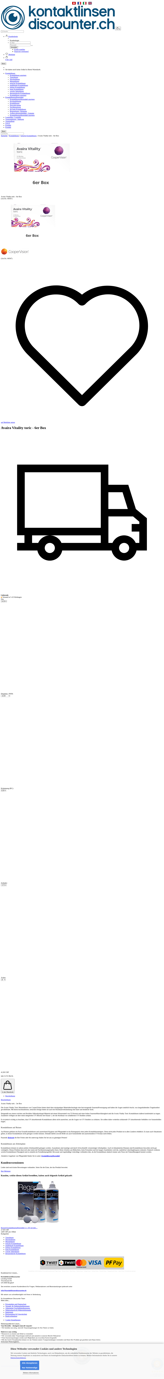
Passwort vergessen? (21, 51)
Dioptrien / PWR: (7, 694)
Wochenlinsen (15, 79)
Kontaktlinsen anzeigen (18, 75)
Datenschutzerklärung (18, 1358)
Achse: (3, 978)
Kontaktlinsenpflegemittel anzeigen (22, 99)
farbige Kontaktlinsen (17, 87)
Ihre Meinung (5, 1171)
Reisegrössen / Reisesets (18, 111)
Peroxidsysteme (15, 105)
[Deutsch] (74, 3)
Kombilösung (14, 103)
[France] (79, 3)
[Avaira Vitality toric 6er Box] (31, 245)
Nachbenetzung (15, 107)
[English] (90, 3)
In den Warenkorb (7, 1092)
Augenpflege (10, 121)
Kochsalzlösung (15, 101)
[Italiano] (84, 3)
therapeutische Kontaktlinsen (20, 93)
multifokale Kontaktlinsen (19, 85)
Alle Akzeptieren (29, 1363)
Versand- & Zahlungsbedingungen (17, 1306)
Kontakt (8, 125)
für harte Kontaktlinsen (18, 109)
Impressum (9, 1312)
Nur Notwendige (29, 1368)
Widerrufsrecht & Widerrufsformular (18, 1310)
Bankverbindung (11, 1316)
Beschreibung (10, 1096)
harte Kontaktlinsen (17, 89)
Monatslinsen (14, 81)
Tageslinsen (14, 77)
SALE (7, 123)
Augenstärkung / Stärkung (14, 119)
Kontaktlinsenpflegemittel (14, 97)
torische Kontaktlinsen (18, 83)
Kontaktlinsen (10, 73)
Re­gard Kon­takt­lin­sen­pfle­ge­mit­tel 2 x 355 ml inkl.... (19, 1228)
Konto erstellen (19, 49)
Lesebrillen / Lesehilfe (13, 117)
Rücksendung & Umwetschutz (16, 1314)
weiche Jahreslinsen (17, 91)
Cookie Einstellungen (13, 1320)
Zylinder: (4, 883)
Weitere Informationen (31, 1373)
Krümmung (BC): (7, 788)
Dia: (2, 599)
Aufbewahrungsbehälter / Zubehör (22, 113)
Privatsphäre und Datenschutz (15, 1304)
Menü (3, 64)
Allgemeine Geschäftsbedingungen (17, 1308)
